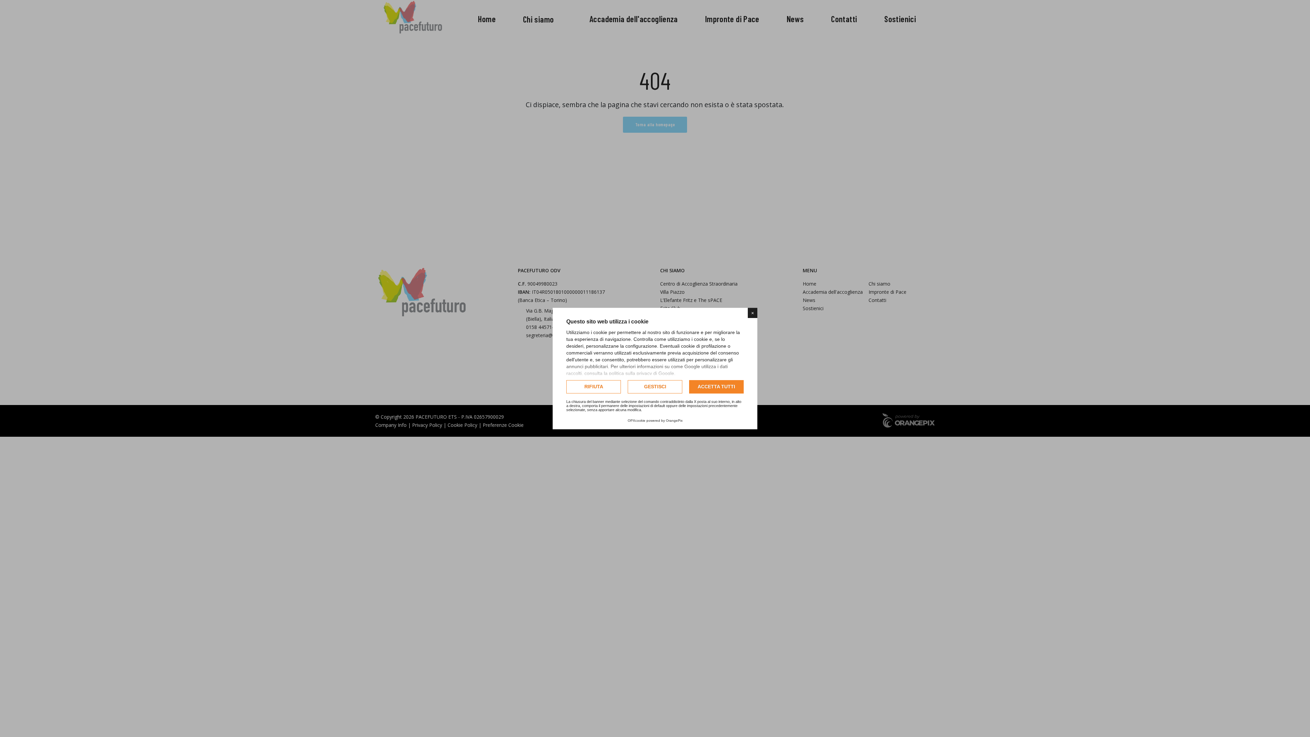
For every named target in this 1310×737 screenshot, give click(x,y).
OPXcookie (636, 420)
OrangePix (674, 420)
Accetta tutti (716, 386)
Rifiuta (593, 386)
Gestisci (655, 386)
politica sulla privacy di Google (641, 373)
